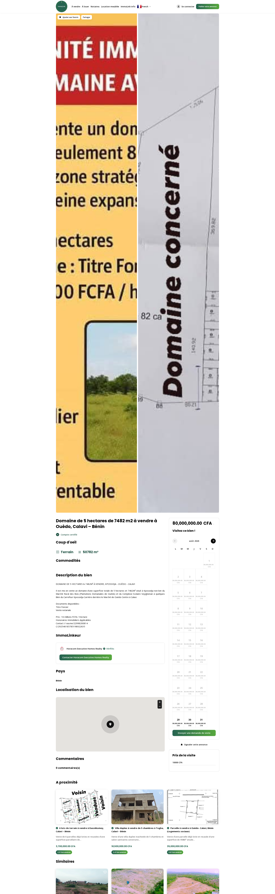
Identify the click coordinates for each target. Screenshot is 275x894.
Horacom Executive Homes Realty (90, 648)
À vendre (76, 6)
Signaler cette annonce (195, 744)
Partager (86, 17)
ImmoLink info (128, 6)
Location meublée (110, 6)
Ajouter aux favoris (70, 17)
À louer (85, 6)
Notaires (95, 6)
